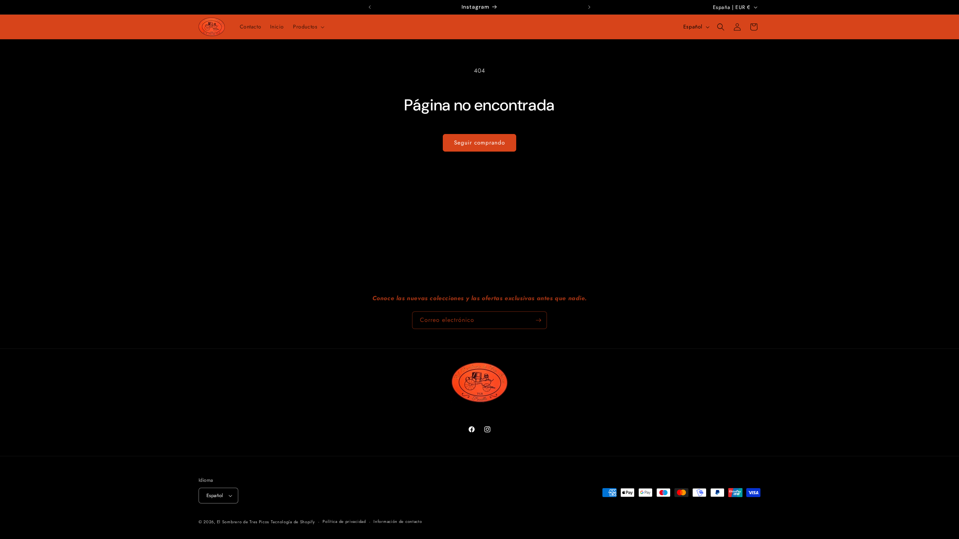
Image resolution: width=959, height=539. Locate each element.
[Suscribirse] (538, 320)
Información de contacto (397, 521)
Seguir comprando (479, 142)
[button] (307, 26)
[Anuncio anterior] (369, 7)
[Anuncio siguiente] (589, 7)
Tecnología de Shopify (293, 522)
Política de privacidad (344, 521)
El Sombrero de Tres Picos (243, 522)
